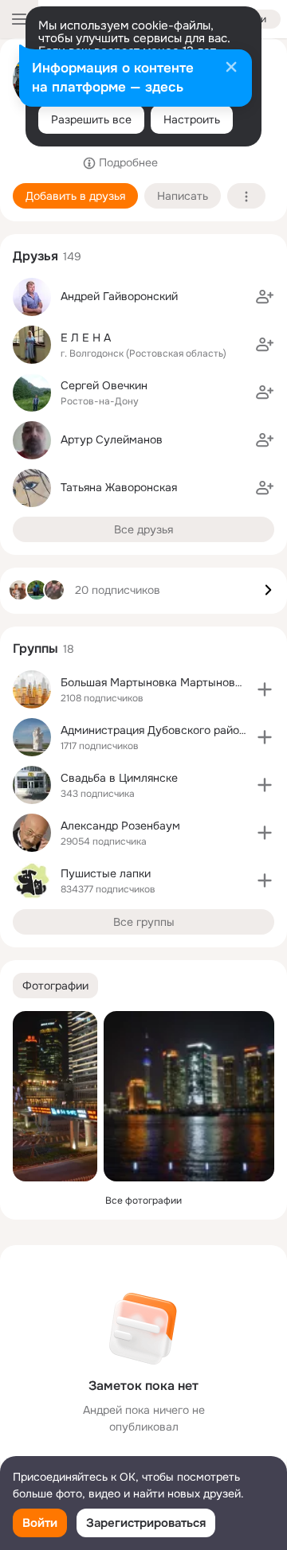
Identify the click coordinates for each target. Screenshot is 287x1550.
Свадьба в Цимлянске (119, 778)
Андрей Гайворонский (119, 296)
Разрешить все (91, 119)
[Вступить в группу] (264, 689)
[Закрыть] (231, 68)
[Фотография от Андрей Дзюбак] (55, 1096)
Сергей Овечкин (104, 385)
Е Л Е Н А (86, 337)
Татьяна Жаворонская (119, 487)
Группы (35, 648)
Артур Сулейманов (112, 439)
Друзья (35, 256)
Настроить (191, 119)
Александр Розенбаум (120, 825)
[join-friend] (264, 296)
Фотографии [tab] (55, 985)
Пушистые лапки (106, 873)
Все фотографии (143, 1200)
